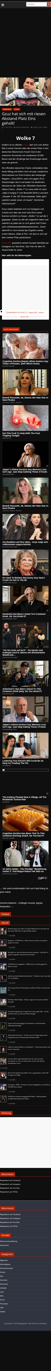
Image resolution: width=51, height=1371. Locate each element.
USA (1, 1308)
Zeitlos (2, 1312)
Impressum (4, 1245)
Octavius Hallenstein (22, 127)
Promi (2, 1300)
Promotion (4, 1304)
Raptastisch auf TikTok (9, 1192)
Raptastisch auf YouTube (10, 1188)
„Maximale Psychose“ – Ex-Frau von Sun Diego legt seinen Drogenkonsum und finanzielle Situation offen (27, 1036)
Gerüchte (3, 1280)
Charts (16, 109)
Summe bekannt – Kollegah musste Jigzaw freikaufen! (21, 905)
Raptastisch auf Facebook (10, 1180)
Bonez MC (7, 243)
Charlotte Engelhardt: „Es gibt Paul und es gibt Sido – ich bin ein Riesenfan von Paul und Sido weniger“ (28, 1012)
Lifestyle (3, 1288)
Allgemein (4, 1260)
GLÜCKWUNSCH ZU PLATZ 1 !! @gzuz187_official (23, 312)
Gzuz (40, 127)
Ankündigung (5, 1264)
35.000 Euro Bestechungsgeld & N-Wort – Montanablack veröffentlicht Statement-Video (27, 1097)
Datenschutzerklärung (8, 1241)
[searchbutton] (49, 4)
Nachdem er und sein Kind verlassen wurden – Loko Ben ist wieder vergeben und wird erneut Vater (28, 953)
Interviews (4, 1284)
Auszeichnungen (6, 1268)
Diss (1, 1276)
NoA (1, 1296)
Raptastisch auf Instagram (10, 1184)
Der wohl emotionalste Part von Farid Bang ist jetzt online (24, 890)
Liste (2, 1292)
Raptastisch (7, 109)
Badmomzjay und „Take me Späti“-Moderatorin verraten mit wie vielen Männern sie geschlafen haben (28, 930)
